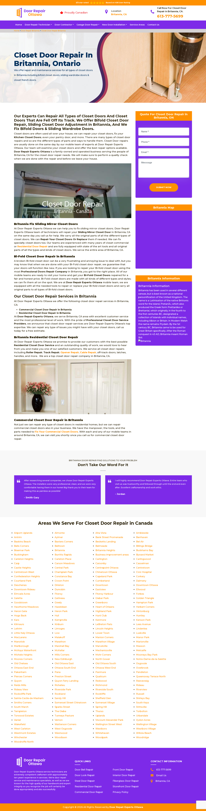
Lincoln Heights (104, 628)
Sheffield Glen (103, 698)
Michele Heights (23, 654)
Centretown (143, 567)
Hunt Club (101, 615)
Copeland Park (103, 576)
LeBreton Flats (103, 624)
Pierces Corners (23, 676)
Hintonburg (142, 611)
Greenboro (101, 602)
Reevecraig (142, 681)
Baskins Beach (22, 541)
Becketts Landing (105, 541)
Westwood (61, 733)
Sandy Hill (60, 698)
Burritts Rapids (63, 554)
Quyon (18, 681)
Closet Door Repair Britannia (53, 31)
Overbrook (142, 667)
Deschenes (20, 585)
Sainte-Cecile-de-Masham (29, 698)
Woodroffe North (24, 741)
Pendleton (142, 672)
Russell (140, 694)
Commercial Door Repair (89, 792)
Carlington (101, 559)
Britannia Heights (105, 550)
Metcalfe (141, 650)
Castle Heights (22, 567)
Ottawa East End (23, 667)
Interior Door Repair (124, 775)
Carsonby (100, 563)
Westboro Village (146, 728)
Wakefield (20, 724)
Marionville (142, 641)
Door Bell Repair (84, 769)
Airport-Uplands (23, 533)
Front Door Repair (123, 769)
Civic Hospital (144, 572)
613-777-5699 (170, 16)
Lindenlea (141, 628)
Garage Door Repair (87, 24)
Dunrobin (60, 589)
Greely (58, 602)
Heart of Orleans (104, 607)
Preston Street (63, 676)
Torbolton (141, 711)
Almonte (60, 533)
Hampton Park (144, 602)
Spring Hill (101, 707)
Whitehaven (102, 733)
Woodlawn (61, 737)
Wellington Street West (108, 724)
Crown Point (62, 580)
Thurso (99, 711)
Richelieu (60, 685)
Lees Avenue (143, 624)
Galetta (18, 598)
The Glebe (60, 711)
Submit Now (163, 187)
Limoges (60, 628)
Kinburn (59, 624)
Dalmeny (141, 580)
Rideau (140, 685)
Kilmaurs (19, 624)
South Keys (142, 702)
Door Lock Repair (85, 775)
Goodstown (20, 602)
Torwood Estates (24, 715)
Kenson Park (143, 620)
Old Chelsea (21, 663)
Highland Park (103, 611)
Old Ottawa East (64, 663)
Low (57, 633)
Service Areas (137, 24)
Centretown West (24, 572)
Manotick (19, 641)
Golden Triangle (145, 598)
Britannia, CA (119, 14)
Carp (16, 563)
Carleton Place (63, 559)
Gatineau (60, 598)
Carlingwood (143, 559)
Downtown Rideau (24, 589)
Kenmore (100, 620)
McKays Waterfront (25, 650)
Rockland (60, 694)
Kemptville (61, 620)
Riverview (141, 689)
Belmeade (101, 546)
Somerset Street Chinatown (70, 702)
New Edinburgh (63, 659)
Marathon (60, 641)
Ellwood (140, 589)
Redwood (101, 681)
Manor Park (142, 637)
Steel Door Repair (85, 781)
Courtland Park (22, 580)
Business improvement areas (112, 554)
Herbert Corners (145, 607)
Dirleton (59, 585)
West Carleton (22, 728)
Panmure (100, 672)
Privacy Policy (120, 792)
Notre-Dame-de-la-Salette (151, 659)
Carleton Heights (23, 559)
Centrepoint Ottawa (106, 567)
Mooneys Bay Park (147, 654)
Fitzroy (59, 593)
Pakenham (20, 672)
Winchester (20, 737)
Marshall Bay (62, 646)
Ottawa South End (65, 667)
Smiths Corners (23, 702)
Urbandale (142, 715)
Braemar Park (22, 550)
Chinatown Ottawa (106, 572)
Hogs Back (20, 615)
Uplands (100, 715)
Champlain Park (64, 572)
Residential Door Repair (32, 246)
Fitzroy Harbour (104, 593)
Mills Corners (62, 654)
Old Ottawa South (105, 663)
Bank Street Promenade (109, 537)
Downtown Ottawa (147, 585)
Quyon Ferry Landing (66, 681)
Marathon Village (105, 641)
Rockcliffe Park (22, 694)
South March (21, 707)
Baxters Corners (64, 541)
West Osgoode (63, 728)
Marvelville (101, 646)
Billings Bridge (144, 546)
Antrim (18, 537)
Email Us (161, 775)
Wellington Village (146, 724)
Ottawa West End (105, 667)
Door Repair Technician (37, 24)
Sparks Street (62, 707)
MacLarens (20, 637)
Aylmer (59, 537)
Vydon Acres (143, 720)
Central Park (62, 567)
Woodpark (101, 737)
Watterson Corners (65, 724)
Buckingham (21, 554)
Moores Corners (23, 659)
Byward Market (145, 554)
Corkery (140, 576)
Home (18, 24)
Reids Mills (20, 685)
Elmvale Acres (22, 593)
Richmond (101, 685)
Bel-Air (140, 541)
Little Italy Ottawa (24, 633)
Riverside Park (63, 689)
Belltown (60, 546)
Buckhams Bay (144, 550)
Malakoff (60, 637)
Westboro (101, 728)
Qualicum (100, 676)
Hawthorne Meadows (26, 607)
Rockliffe (100, 694)
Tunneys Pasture (64, 715)
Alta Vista (100, 533)
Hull (57, 615)
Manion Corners (104, 637)
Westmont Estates (25, 733)
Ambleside (142, 533)
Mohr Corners (103, 654)
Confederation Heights (27, 576)
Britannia (60, 550)
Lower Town (102, 633)
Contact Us (153, 24)
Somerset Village (105, 702)
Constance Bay (63, 576)
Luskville (141, 633)
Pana (58, 672)
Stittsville (141, 707)
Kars (16, 620)
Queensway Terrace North (151, 676)
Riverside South (104, 689)
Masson (140, 646)
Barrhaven (142, 537)
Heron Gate (20, 611)
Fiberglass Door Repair (126, 781)
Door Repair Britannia (30, 31)
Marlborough (21, 646)
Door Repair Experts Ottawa (126, 807)
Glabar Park (102, 598)
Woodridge (142, 737)
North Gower (102, 659)
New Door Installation (113, 24)
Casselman (142, 563)
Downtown (101, 585)
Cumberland (102, 580)
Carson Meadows (65, 563)
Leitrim (18, 628)
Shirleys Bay (143, 698)
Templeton (20, 711)
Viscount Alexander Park (109, 720)
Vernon (59, 720)
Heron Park (61, 611)
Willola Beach (143, 733)
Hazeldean (61, 607)
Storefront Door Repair (126, 786)
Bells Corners (21, 546)
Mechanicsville (103, 650)
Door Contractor (63, 24)
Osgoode (141, 663)
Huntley (140, 615)
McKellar (60, 650)
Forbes (140, 593)
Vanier (17, 720)
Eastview (100, 589)
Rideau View (21, 689)
